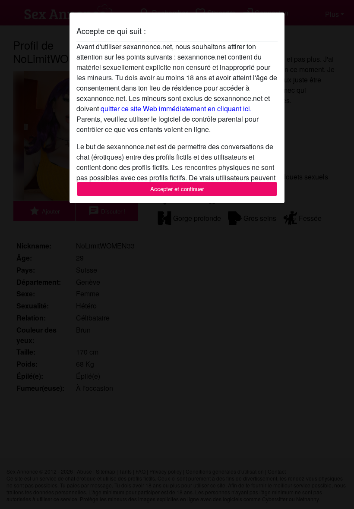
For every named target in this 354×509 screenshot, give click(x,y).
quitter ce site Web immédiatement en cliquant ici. (176, 108)
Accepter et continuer (177, 189)
